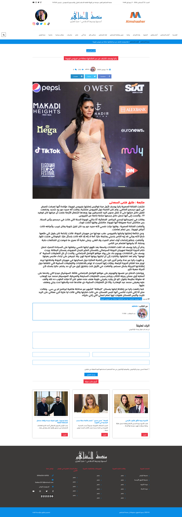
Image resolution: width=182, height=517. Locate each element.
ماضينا (50, 35)
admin (87, 69)
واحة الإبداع (136, 35)
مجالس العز (92, 35)
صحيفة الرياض (143, 475)
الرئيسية (175, 35)
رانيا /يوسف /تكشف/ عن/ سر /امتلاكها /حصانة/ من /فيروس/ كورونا (121, 299)
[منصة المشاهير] (86, 17)
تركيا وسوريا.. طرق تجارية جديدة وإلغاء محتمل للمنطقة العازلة (52, 421)
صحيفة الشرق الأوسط (141, 480)
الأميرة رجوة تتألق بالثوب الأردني (136, 420)
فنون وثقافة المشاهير (116, 35)
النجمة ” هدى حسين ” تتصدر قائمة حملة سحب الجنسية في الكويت (92, 421)
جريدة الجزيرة (144, 484)
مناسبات (69, 35)
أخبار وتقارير (154, 35)
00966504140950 (43, 475)
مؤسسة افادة (37, 512)
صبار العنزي (42, 35)
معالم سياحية (60, 35)
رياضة (128, 35)
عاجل (76, 35)
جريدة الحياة (144, 488)
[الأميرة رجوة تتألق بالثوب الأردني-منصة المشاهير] (131, 403)
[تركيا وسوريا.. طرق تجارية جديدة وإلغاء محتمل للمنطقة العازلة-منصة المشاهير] (51, 403)
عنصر (122, 475)
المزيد (144, 434)
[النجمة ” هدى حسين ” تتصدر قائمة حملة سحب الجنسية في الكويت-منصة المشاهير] (91, 403)
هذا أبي (83, 35)
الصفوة (145, 35)
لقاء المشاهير (103, 35)
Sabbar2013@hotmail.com (44, 482)
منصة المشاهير (123, 512)
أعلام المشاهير (165, 35)
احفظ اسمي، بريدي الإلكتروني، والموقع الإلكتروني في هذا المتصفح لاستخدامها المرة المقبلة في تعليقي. (116, 369)
